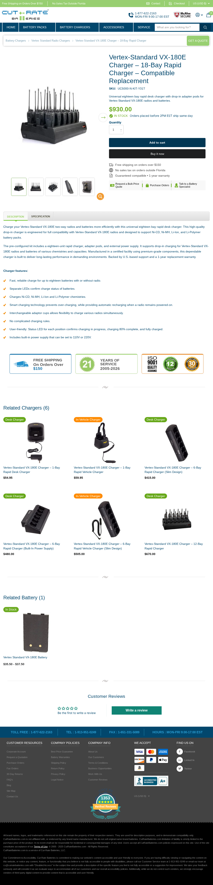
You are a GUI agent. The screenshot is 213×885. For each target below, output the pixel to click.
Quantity (115, 122)
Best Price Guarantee (62, 751)
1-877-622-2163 (145, 13)
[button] (103, 114)
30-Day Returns (15, 774)
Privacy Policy (58, 774)
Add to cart (157, 142)
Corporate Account (16, 751)
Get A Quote (198, 40)
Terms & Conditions (98, 763)
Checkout (179, 3)
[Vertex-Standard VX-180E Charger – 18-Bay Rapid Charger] (97, 197)
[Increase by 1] (122, 126)
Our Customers (96, 757)
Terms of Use (41, 846)
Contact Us (12, 796)
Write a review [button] (136, 710)
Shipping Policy (58, 763)
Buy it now (157, 153)
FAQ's (10, 779)
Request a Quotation (17, 757)
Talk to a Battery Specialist (188, 185)
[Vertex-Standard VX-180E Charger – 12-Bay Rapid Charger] (177, 519)
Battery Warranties (60, 757)
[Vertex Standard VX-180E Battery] (35, 632)
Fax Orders (13, 768)
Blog (9, 785)
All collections (37, 27)
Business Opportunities (100, 768)
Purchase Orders (159, 185)
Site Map (11, 791)
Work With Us (95, 774)
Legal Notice (57, 779)
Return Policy (57, 768)
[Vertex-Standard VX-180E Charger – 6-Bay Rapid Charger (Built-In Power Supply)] (35, 519)
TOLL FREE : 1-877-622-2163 (32, 732)
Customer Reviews (98, 779)
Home (11, 27)
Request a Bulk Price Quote (127, 185)
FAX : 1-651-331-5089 (124, 732)
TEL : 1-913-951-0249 (81, 732)
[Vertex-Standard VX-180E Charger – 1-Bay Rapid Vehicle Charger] (106, 443)
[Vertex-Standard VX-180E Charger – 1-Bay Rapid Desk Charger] (35, 443)
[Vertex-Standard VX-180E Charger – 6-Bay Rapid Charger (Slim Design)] (177, 443)
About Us (93, 751)
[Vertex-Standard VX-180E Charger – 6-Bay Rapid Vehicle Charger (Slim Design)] (106, 519)
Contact (155, 3)
